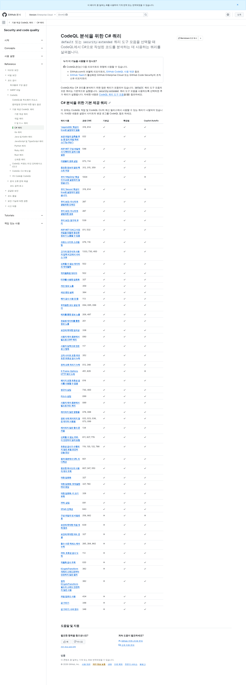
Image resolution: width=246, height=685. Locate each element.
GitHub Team (77, 75)
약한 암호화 (66, 477)
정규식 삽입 (66, 390)
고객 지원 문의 (127, 645)
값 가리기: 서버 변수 (70, 609)
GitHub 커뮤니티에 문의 (132, 641)
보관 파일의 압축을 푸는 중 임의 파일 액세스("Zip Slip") (70, 139)
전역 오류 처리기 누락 (70, 364)
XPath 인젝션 (67, 509)
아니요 (80, 641)
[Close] (238, 4)
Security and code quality (21, 30)
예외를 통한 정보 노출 (70, 314)
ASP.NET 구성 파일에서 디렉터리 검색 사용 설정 (70, 152)
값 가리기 (65, 603)
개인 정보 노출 (67, 286)
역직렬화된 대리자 (69, 273)
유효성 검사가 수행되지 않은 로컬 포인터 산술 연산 (70, 449)
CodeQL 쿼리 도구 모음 (111, 94)
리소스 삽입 (66, 396)
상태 (110, 664)
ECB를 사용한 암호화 (70, 279)
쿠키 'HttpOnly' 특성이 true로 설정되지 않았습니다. (70, 180)
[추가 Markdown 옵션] (200, 38)
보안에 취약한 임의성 (70, 330)
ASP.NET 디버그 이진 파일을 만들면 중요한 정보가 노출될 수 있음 (70, 232)
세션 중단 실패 (67, 292)
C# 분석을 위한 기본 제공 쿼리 (84, 103)
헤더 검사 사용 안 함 (69, 298)
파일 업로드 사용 (68, 596)
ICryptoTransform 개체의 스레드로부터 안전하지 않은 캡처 (70, 571)
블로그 (143, 664)
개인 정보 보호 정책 (68, 647)
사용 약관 (86, 664)
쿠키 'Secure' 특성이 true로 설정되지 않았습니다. (70, 192)
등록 (239, 14)
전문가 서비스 (131, 664)
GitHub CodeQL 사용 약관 (120, 71)
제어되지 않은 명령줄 (70, 412)
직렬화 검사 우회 (68, 562)
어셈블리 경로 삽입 (69, 161)
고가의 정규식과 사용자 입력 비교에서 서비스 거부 (70, 254)
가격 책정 (118, 664)
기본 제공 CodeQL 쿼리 (22, 22)
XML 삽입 (65, 502)
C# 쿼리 (40, 22)
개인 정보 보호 (99, 664)
